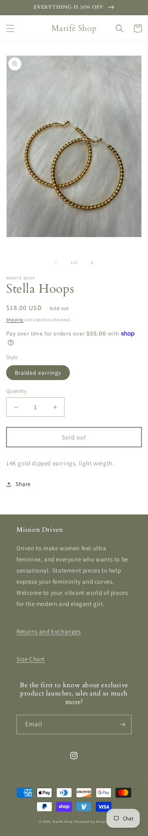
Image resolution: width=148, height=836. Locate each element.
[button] (10, 28)
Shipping (14, 319)
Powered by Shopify (91, 821)
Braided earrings (38, 372)
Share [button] (23, 484)
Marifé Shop (63, 821)
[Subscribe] (122, 724)
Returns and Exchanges (48, 631)
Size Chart (30, 659)
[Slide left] (56, 263)
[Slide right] (92, 263)
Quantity (16, 391)
